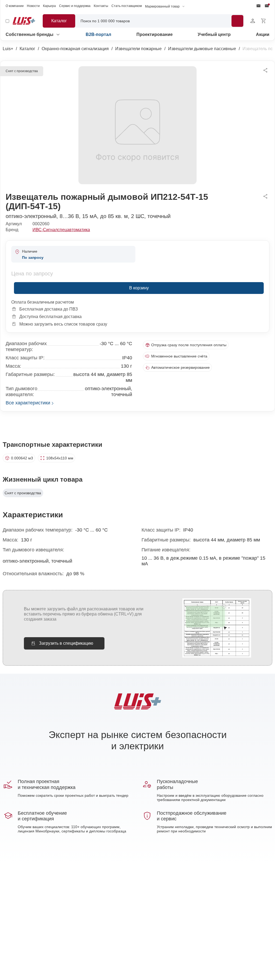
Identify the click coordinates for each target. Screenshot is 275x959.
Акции (262, 34)
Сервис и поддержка (75, 6)
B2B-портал (98, 34)
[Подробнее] (237, 21)
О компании (15, 6)
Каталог (27, 48)
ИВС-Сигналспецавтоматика (61, 229)
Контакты (101, 6)
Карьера (49, 6)
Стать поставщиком (126, 6)
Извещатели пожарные (138, 48)
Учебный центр (214, 34)
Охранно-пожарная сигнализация (75, 48)
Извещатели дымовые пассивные (202, 48)
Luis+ (8, 48)
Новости (33, 6)
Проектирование (154, 34)
